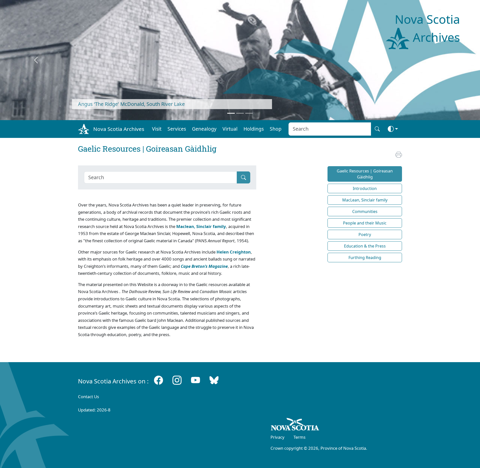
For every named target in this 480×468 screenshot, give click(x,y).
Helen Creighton (233, 252)
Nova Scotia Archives (118, 128)
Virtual (230, 128)
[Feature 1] (231, 113)
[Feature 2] (240, 113)
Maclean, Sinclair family (201, 226)
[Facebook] (158, 380)
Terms (300, 437)
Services (177, 128)
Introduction (365, 188)
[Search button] (377, 129)
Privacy (277, 437)
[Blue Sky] (214, 380)
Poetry (364, 234)
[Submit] (243, 177)
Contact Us (88, 396)
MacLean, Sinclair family (365, 200)
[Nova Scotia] (295, 425)
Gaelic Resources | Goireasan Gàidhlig (365, 174)
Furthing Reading (364, 257)
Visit (157, 128)
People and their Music (364, 223)
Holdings (254, 128)
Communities (365, 211)
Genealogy (204, 128)
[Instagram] (177, 380)
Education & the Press (365, 246)
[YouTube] (195, 380)
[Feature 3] (249, 113)
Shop (276, 128)
